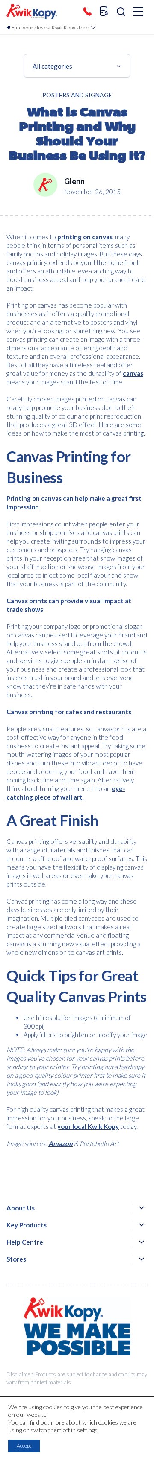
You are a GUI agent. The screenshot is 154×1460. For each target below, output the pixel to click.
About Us (20, 1208)
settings (87, 1430)
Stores (16, 1259)
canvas (133, 373)
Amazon (60, 1143)
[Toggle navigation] (138, 12)
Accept (24, 1446)
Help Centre (24, 1242)
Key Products (26, 1225)
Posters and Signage (77, 95)
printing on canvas (85, 237)
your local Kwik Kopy (88, 1126)
